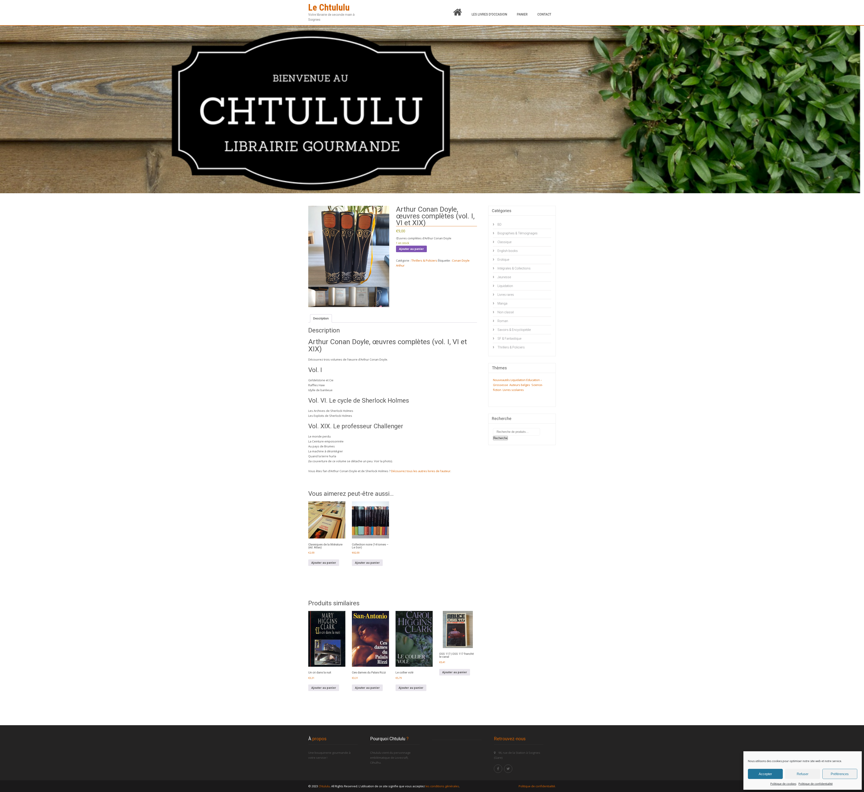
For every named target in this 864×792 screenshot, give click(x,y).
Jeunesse (504, 277)
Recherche (500, 438)
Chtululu (324, 786)
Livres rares (505, 294)
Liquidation (505, 286)
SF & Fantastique (509, 338)
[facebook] (498, 769)
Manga (502, 303)
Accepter (765, 774)
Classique (504, 242)
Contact (544, 14)
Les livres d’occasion (489, 14)
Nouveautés (501, 380)
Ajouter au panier (411, 249)
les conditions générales (442, 786)
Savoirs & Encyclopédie (514, 330)
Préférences (840, 774)
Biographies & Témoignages (517, 233)
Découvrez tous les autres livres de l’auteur (420, 471)
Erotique (503, 259)
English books (507, 251)
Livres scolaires (513, 390)
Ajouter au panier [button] (323, 562)
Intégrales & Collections (514, 268)
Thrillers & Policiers (424, 260)
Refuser (802, 774)
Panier (522, 14)
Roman (502, 321)
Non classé (505, 312)
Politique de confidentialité (816, 784)
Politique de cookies (783, 784)
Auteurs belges (519, 385)
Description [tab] (321, 318)
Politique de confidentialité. (537, 786)
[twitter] (508, 769)
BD (499, 224)
